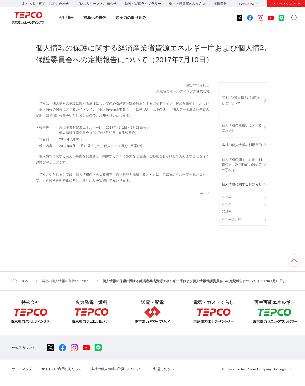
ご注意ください (162, 369)
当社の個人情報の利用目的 (242, 145)
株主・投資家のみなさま (187, 3)
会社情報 (66, 17)
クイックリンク (283, 4)
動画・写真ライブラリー (142, 3)
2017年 (227, 204)
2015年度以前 (231, 219)
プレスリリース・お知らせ (96, 3)
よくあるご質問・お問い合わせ (45, 3)
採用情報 (220, 3)
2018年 (227, 197)
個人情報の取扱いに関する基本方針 (242, 127)
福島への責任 (94, 17)
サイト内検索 (294, 18)
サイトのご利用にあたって (61, 369)
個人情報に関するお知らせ (242, 184)
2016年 (227, 211)
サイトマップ (22, 369)
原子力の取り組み (131, 17)
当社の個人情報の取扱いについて (241, 100)
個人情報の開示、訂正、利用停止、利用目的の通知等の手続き (242, 164)
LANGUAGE (248, 4)
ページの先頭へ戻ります (294, 260)
